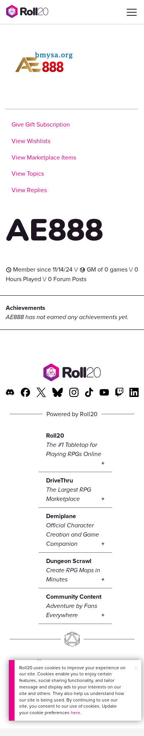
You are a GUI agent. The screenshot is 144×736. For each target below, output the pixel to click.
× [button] (135, 668)
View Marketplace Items (44, 157)
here (75, 712)
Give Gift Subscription (41, 124)
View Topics (28, 173)
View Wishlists (31, 141)
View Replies (29, 190)
